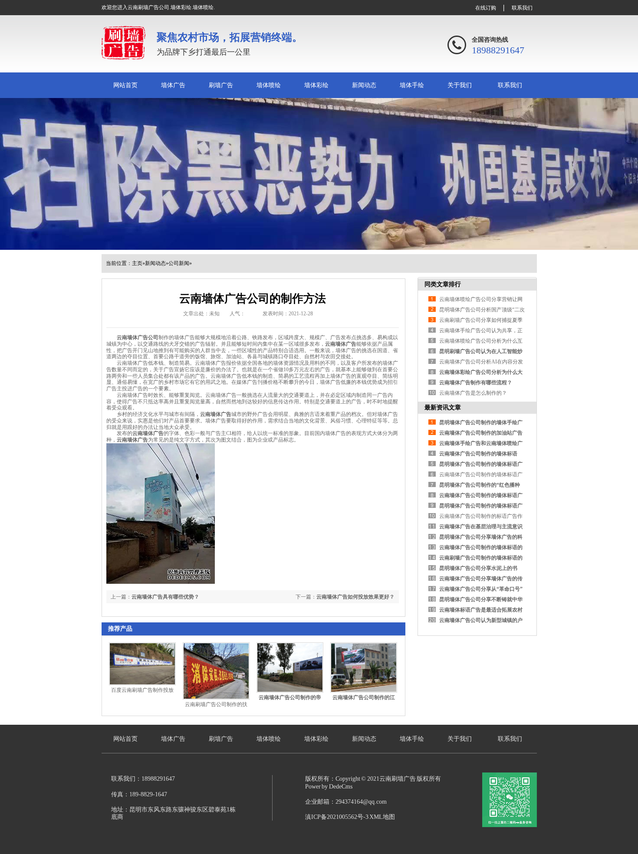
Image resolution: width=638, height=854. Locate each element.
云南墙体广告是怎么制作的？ (473, 393)
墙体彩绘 (316, 85)
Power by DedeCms (328, 786)
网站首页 (125, 85)
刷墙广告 (221, 85)
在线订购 (485, 8)
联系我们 (522, 8)
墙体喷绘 (269, 85)
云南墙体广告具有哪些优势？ (165, 597)
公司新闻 (178, 263)
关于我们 (459, 85)
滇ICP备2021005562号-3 (336, 817)
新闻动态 (364, 85)
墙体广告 (173, 85)
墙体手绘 (412, 85)
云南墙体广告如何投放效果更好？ (355, 597)
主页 (137, 263)
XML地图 (382, 817)
